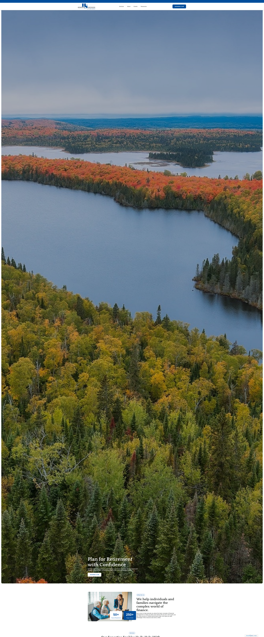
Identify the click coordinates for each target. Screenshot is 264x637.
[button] (121, 6)
